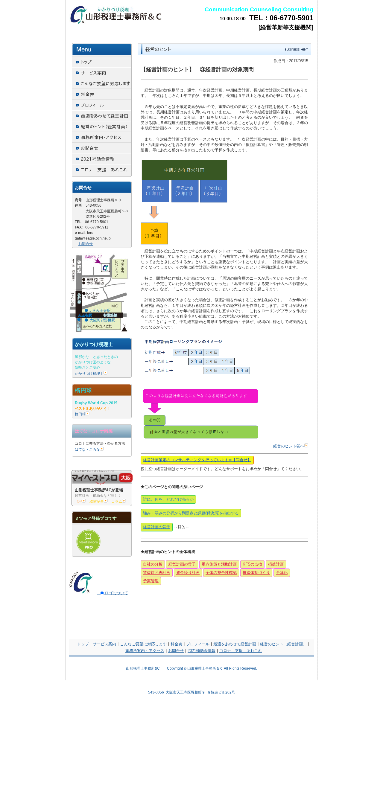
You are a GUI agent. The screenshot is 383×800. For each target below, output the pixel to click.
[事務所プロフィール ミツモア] (88, 554)
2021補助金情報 (201, 650)
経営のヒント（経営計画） (283, 644)
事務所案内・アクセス (144, 650)
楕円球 (80, 414)
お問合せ (85, 244)
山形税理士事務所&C (143, 668)
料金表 (176, 644)
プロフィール (197, 644)
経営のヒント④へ (288, 446)
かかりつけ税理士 (89, 373)
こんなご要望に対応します (143, 644)
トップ (83, 644)
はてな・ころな (87, 449)
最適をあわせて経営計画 (234, 644)
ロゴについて (116, 593)
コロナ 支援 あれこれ (240, 650)
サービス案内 (104, 644)
